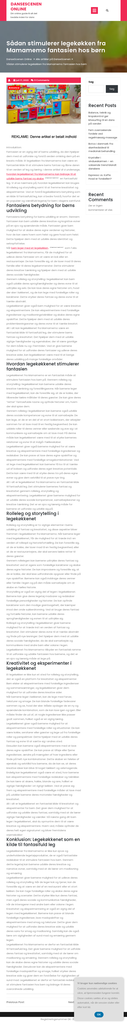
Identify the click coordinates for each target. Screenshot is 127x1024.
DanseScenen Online (26, 6)
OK (99, 1014)
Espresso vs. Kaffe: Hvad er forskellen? (100, 177)
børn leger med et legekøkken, (30, 248)
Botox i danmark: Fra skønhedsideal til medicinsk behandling (101, 147)
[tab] (94, 10)
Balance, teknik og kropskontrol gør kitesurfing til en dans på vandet (101, 118)
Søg (91, 82)
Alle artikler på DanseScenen (53, 59)
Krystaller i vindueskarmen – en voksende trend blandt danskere (102, 163)
